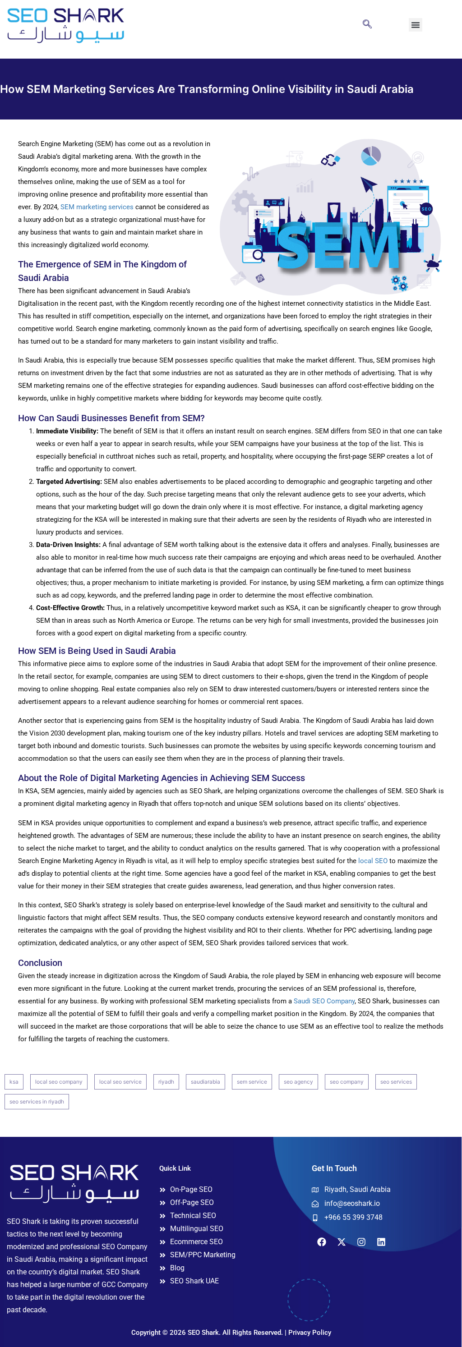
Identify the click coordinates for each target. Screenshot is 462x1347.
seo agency (298, 1081)
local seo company (59, 1081)
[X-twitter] (341, 1242)
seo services (396, 1081)
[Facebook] (322, 1242)
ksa (13, 1081)
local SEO (373, 861)
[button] (415, 25)
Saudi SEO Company (324, 1001)
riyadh (166, 1081)
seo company (347, 1081)
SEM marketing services (97, 207)
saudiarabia (205, 1081)
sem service (252, 1081)
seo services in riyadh (36, 1101)
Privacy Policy (309, 1333)
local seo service (120, 1081)
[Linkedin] (381, 1242)
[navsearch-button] (367, 25)
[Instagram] (361, 1242)
